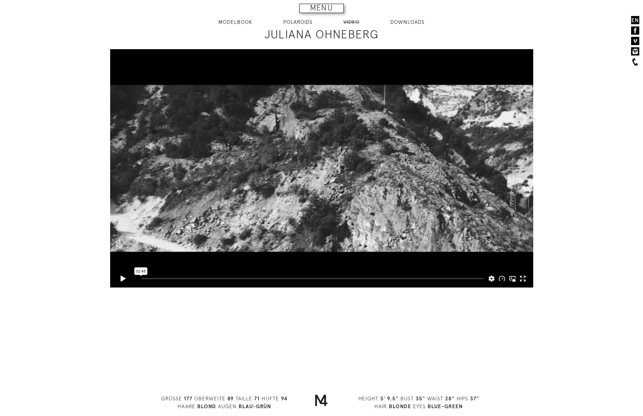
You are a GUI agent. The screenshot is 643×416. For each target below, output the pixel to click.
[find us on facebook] (635, 30)
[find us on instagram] (635, 51)
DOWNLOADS (407, 22)
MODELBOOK (235, 22)
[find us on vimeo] (635, 41)
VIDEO (351, 22)
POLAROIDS (298, 22)
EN (635, 20)
